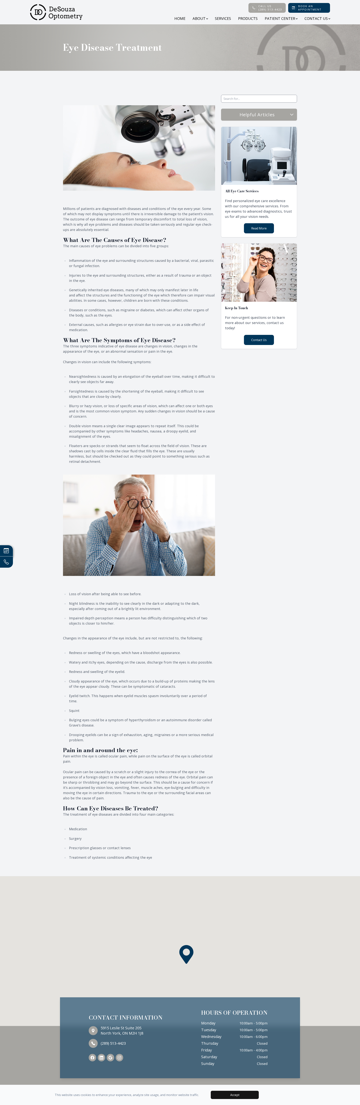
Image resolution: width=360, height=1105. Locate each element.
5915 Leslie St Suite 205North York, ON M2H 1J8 (122, 1030)
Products (248, 18)
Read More (259, 228)
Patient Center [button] (280, 18)
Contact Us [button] (316, 18)
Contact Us (259, 340)
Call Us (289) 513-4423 (270, 7)
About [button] (199, 18)
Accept (234, 1095)
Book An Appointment (310, 7)
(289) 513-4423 (113, 1043)
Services (223, 18)
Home (179, 18)
